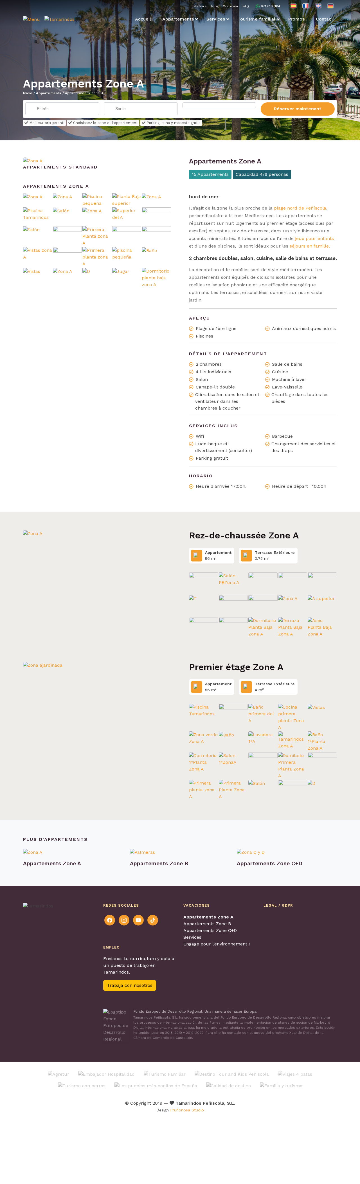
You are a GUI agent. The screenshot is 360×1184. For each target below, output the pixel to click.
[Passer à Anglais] (318, 6)
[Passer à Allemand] (330, 6)
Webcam (230, 6)
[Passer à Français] (306, 6)
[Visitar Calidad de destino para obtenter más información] (228, 1085)
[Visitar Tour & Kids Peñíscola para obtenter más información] (232, 1074)
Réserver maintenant (297, 108)
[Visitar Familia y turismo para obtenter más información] (281, 1085)
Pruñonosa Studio (187, 1110)
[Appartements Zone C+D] (287, 852)
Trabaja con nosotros (129, 985)
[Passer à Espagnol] (293, 6)
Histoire (200, 6)
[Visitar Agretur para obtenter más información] (58, 1074)
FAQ (245, 6)
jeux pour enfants (314, 238)
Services (192, 937)
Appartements (48, 93)
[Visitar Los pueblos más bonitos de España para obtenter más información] (155, 1085)
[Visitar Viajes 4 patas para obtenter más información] (295, 1074)
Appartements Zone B (207, 923)
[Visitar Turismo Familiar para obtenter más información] (165, 1074)
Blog (215, 6)
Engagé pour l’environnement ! (216, 944)
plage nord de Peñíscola (299, 208)
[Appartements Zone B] (180, 852)
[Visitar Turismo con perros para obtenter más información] (81, 1085)
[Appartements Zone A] (32, 160)
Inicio (27, 93)
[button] (31, 19)
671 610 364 (270, 6)
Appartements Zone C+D (210, 930)
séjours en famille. (310, 246)
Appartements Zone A (208, 917)
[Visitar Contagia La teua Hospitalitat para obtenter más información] (106, 1074)
